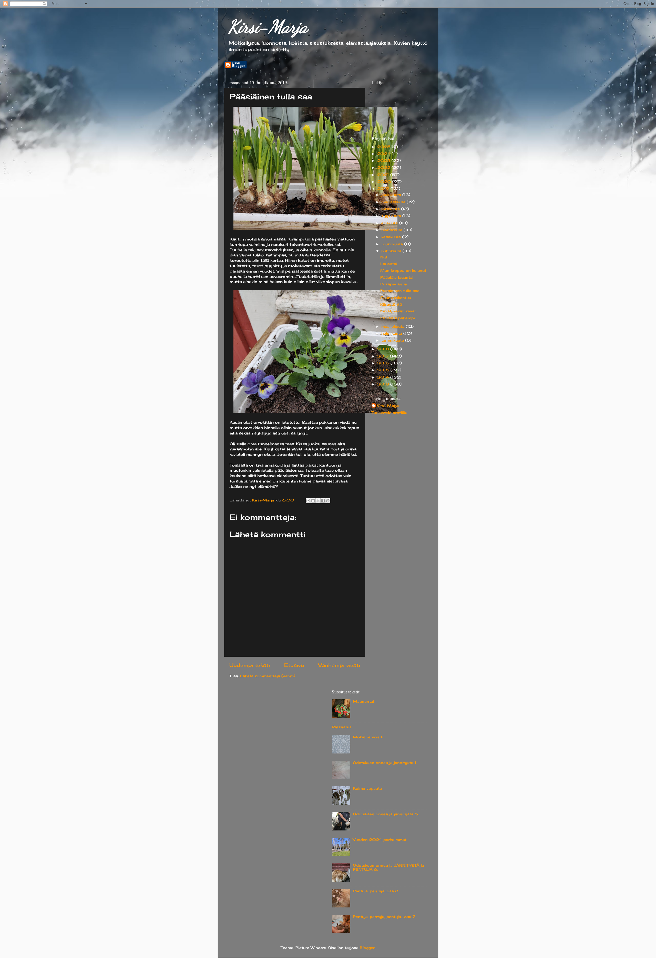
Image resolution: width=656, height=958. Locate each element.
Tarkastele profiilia (389, 413)
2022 (384, 168)
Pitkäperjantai (393, 284)
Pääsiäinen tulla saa (399, 291)
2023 (384, 161)
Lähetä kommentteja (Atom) (267, 676)
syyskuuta (391, 216)
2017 (383, 356)
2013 (383, 384)
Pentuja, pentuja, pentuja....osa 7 (384, 917)
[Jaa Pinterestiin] (327, 500)
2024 (384, 154)
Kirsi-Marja (268, 26)
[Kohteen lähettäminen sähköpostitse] (308, 500)
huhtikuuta (392, 251)
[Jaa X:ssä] (318, 500)
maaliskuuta (393, 326)
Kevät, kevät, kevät (398, 311)
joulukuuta (391, 195)
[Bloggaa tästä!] (313, 500)
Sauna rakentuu (395, 298)
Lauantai (388, 264)
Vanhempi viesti (339, 665)
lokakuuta (391, 209)
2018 (383, 349)
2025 (384, 147)
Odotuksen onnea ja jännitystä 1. (385, 763)
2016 (384, 363)
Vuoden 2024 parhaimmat (379, 840)
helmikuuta (392, 333)
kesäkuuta (391, 237)
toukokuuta (392, 244)
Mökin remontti (368, 737)
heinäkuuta (392, 230)
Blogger (367, 948)
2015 (384, 370)
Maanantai (363, 701)
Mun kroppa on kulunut (403, 270)
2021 (383, 175)
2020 (384, 182)
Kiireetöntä (391, 304)
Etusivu (294, 665)
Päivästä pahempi (397, 318)
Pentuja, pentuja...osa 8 (375, 891)
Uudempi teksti (249, 665)
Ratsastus (342, 727)
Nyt (383, 257)
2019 (384, 189)
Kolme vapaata (367, 788)
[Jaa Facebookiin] (322, 500)
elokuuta (390, 223)
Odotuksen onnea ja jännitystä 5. (386, 814)
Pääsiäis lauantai (396, 277)
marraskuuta (394, 202)
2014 (383, 377)
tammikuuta (393, 340)
